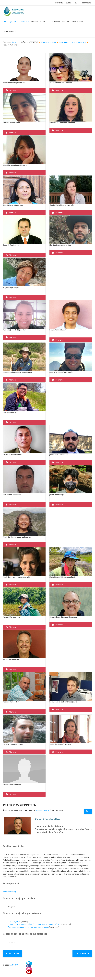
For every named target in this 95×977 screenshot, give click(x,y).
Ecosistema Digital (39, 22)
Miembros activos (42, 810)
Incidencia (59, 3)
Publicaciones (10, 32)
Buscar (68, 3)
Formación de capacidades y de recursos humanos (28, 927)
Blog (77, 3)
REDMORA (13, 965)
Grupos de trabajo (60, 22)
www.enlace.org (9, 891)
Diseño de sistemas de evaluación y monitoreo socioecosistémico (34, 924)
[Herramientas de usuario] (88, 811)
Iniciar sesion (87, 3)
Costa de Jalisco (14, 921)
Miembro (12, 90)
